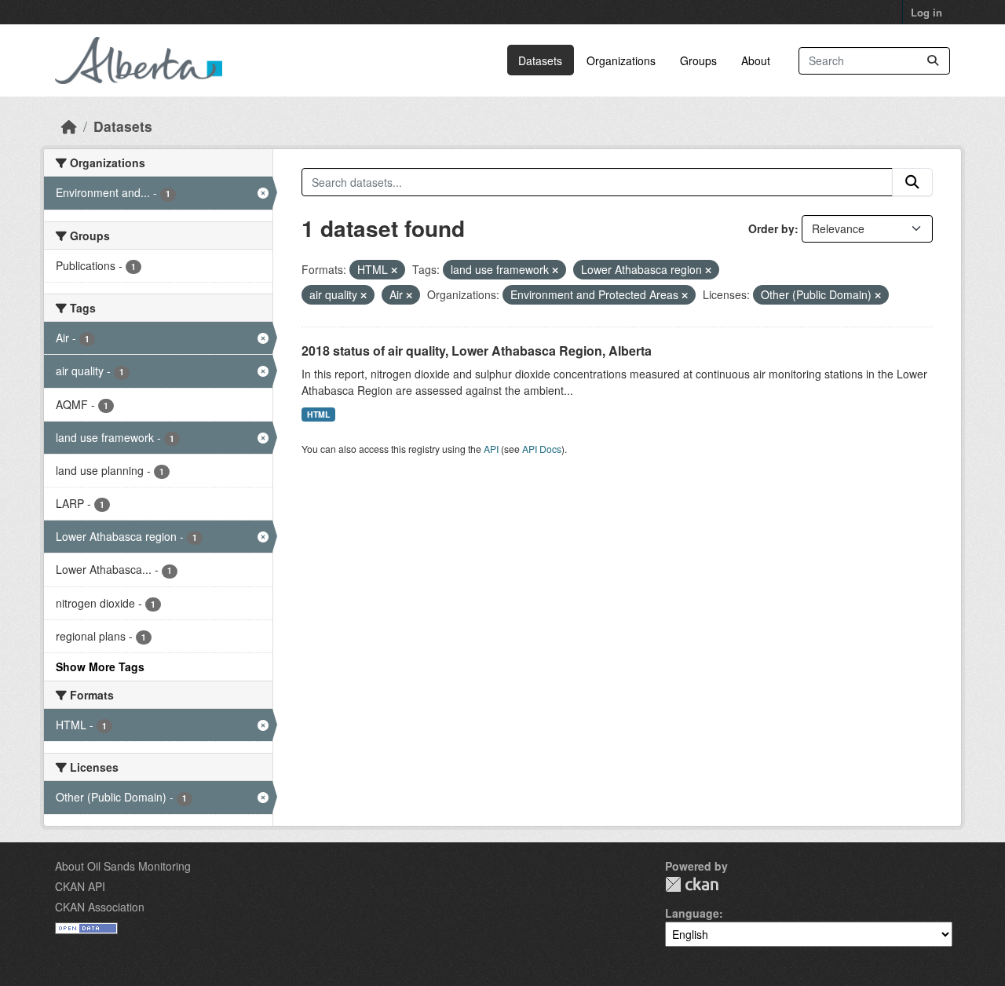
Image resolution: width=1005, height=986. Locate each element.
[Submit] (932, 61)
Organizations (621, 60)
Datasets (540, 60)
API (491, 448)
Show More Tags (100, 666)
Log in (926, 12)
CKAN (691, 884)
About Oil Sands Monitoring (123, 866)
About (755, 60)
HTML (318, 414)
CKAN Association (99, 907)
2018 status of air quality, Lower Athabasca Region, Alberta (477, 350)
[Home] (69, 126)
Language (692, 913)
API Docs (541, 448)
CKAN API (80, 886)
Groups (698, 60)
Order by (771, 228)
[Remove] (394, 270)
